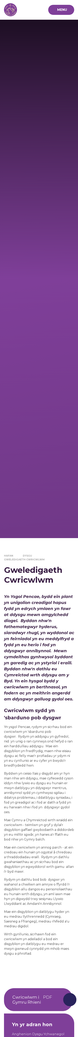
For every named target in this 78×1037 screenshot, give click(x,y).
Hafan (8, 555)
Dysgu (27, 555)
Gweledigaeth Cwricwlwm (24, 559)
